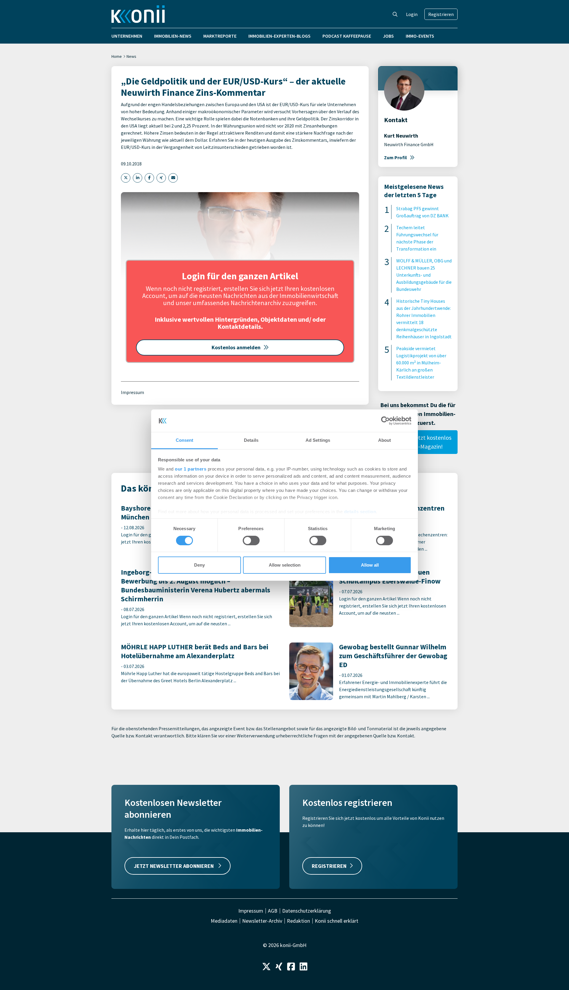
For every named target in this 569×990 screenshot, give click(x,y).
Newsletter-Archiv (262, 921)
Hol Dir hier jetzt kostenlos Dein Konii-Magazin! (418, 442)
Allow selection (285, 564)
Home (116, 56)
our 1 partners (190, 468)
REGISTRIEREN (329, 866)
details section (360, 511)
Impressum (132, 392)
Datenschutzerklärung (306, 911)
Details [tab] (251, 440)
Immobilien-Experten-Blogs (279, 36)
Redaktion (298, 921)
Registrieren (441, 14)
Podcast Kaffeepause (346, 36)
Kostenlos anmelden (236, 347)
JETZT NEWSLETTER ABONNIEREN (174, 866)
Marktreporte (219, 36)
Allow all (370, 564)
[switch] (251, 540)
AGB (272, 911)
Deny (199, 564)
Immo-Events (420, 36)
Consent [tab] (185, 440)
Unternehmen (126, 36)
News (131, 56)
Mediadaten (224, 921)
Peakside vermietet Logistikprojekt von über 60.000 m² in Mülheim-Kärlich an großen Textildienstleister (421, 362)
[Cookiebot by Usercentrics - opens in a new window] (385, 420)
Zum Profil (395, 157)
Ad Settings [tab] (318, 440)
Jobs (388, 36)
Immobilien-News (172, 36)
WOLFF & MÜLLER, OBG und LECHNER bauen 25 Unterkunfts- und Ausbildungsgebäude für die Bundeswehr (424, 275)
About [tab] (384, 440)
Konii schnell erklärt (336, 921)
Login (412, 14)
